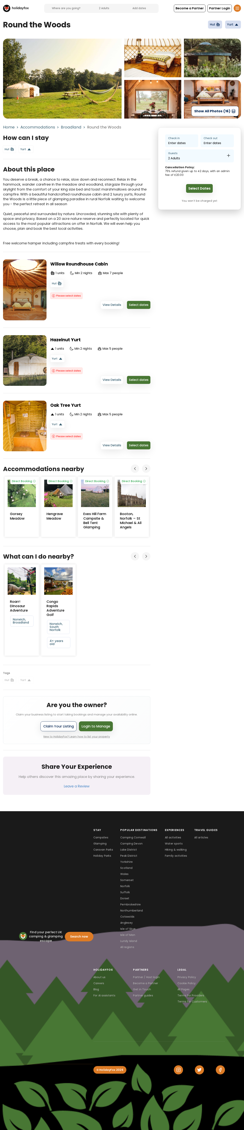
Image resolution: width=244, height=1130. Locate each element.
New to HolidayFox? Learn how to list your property (76, 736)
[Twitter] (199, 1069)
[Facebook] (220, 1069)
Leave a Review (77, 786)
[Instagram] (178, 1069)
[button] (189, 8)
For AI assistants (104, 995)
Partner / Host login (146, 977)
